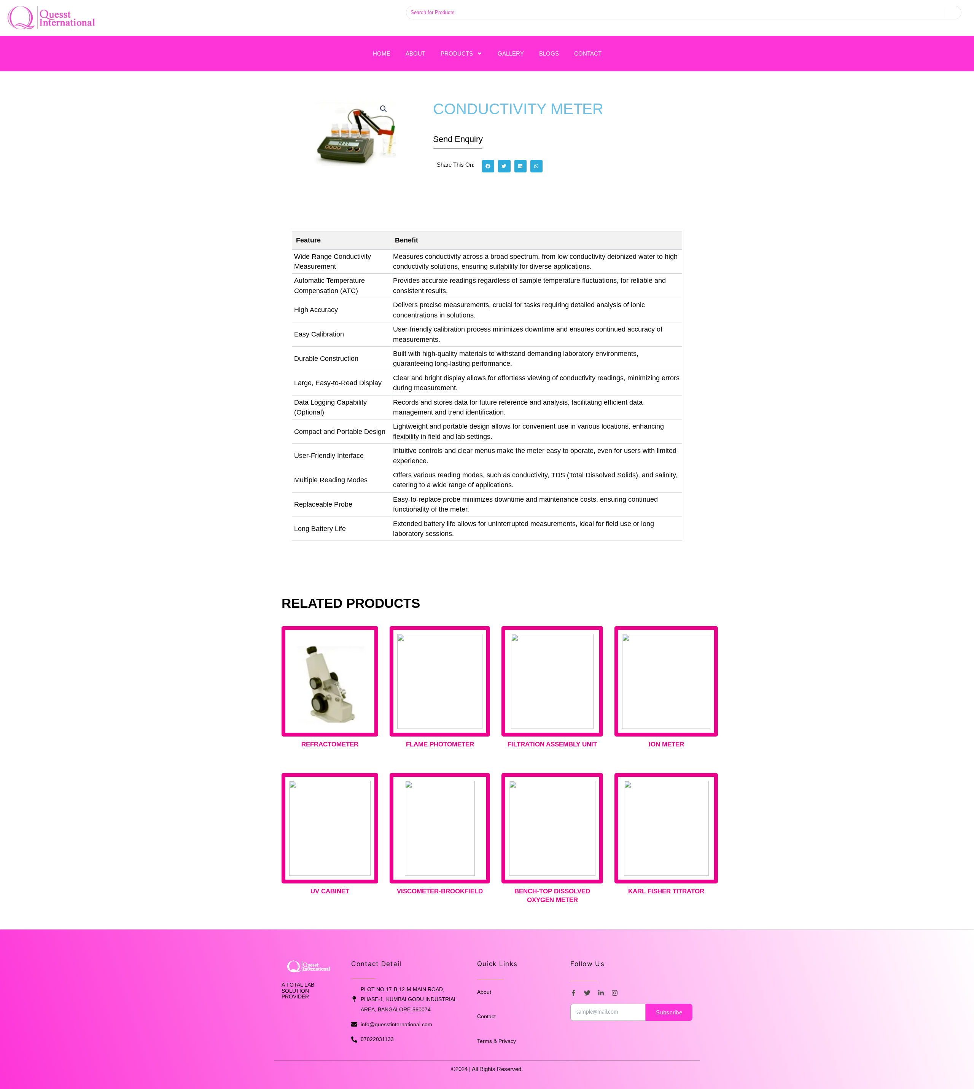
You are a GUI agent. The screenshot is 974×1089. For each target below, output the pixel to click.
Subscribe (669, 1012)
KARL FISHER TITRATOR (666, 891)
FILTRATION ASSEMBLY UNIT (552, 744)
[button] (383, 109)
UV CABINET (329, 891)
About (415, 53)
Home (381, 53)
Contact (588, 53)
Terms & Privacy (496, 1041)
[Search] (953, 12)
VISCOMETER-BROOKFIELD (440, 891)
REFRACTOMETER (329, 744)
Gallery (511, 53)
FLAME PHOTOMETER (440, 744)
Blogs (549, 53)
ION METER (666, 744)
